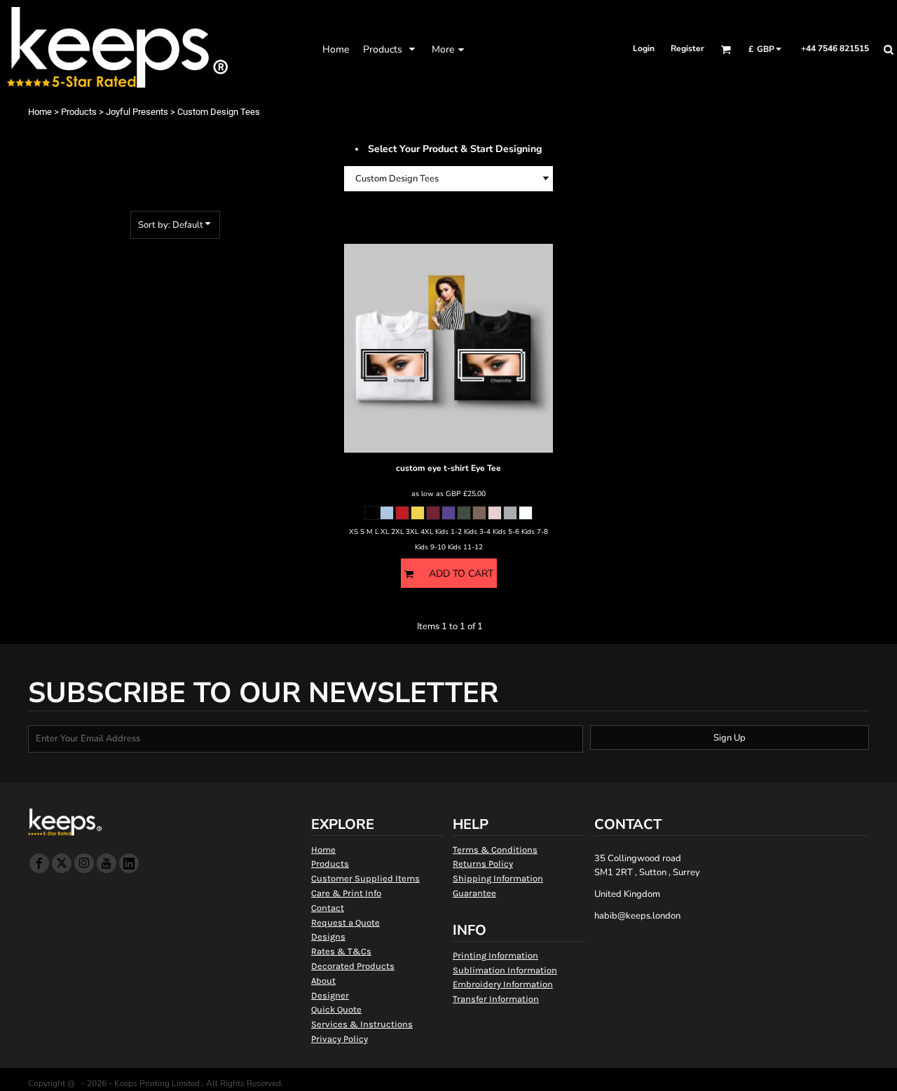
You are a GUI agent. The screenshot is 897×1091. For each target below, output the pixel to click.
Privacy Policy (339, 1039)
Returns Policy (483, 863)
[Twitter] (61, 863)
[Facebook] (39, 863)
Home (40, 112)
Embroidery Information (503, 984)
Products (79, 112)
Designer (330, 995)
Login (644, 48)
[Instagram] (84, 863)
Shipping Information (498, 878)
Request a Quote (345, 922)
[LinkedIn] (129, 863)
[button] (390, 49)
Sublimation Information (505, 970)
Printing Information (495, 955)
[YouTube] (106, 863)
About (323, 980)
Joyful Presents (137, 112)
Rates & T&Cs (341, 951)
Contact (327, 908)
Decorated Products (353, 966)
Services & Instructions (362, 1024)
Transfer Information (496, 999)
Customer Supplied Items (365, 878)
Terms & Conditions (495, 849)
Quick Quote (336, 1009)
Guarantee (474, 893)
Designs (328, 936)
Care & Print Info (346, 893)
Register (687, 48)
